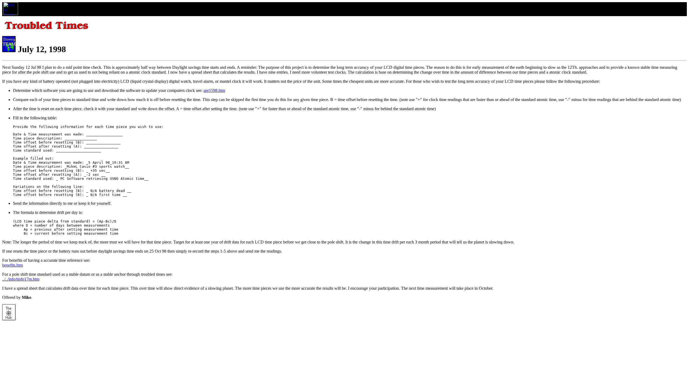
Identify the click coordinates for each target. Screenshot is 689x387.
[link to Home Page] (10, 13)
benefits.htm (12, 265)
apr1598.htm (214, 90)
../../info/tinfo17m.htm (20, 279)
